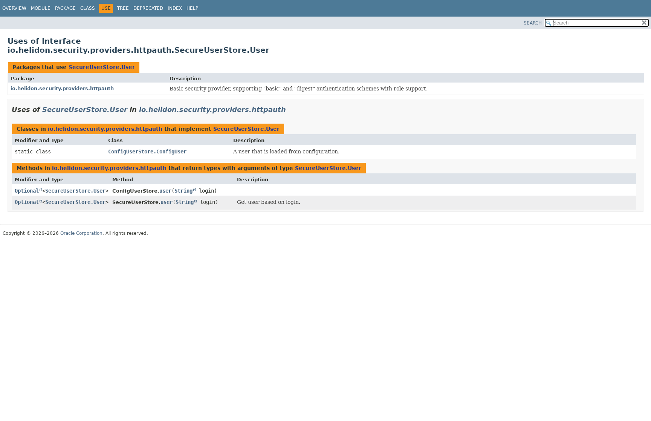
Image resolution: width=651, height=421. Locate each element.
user (165, 191)
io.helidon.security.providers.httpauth (62, 88)
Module (40, 8)
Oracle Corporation (81, 233)
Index (175, 8)
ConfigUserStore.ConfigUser (147, 151)
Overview (14, 8)
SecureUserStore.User (102, 67)
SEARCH (533, 23)
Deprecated (148, 8)
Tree (123, 8)
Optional (27, 191)
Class (87, 8)
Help (192, 8)
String (183, 191)
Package (65, 8)
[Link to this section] (291, 109)
